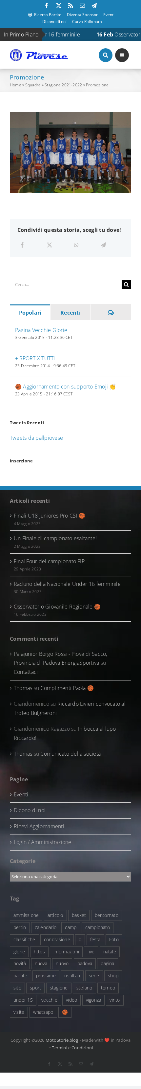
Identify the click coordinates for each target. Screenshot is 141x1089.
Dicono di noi (30, 810)
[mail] (82, 5)
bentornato (106, 915)
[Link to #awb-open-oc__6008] (122, 55)
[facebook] (46, 5)
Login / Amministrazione (42, 842)
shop (113, 975)
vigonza (93, 1000)
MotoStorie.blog (62, 1040)
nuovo (62, 963)
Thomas (23, 688)
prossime (46, 975)
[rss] (70, 5)
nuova (41, 963)
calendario (45, 927)
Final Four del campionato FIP (49, 561)
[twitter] (58, 5)
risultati (72, 975)
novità (19, 963)
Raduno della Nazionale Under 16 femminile (67, 584)
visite (18, 1012)
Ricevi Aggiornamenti (39, 826)
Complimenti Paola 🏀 (67, 688)
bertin (19, 927)
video (71, 1000)
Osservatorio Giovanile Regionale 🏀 (57, 606)
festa (95, 939)
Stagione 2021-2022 (63, 85)
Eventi (21, 794)
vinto (115, 1000)
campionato (97, 927)
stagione (59, 988)
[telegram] (94, 5)
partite (20, 975)
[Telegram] (103, 245)
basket (79, 915)
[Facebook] (22, 245)
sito (17, 988)
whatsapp (43, 1012)
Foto (114, 939)
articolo (55, 915)
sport (35, 988)
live (91, 951)
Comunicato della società (70, 753)
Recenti (70, 312)
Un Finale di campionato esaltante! (55, 538)
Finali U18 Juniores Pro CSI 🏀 (49, 515)
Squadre (33, 85)
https (39, 951)
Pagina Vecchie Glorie (41, 330)
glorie (19, 951)
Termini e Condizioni (72, 1048)
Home (15, 85)
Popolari (30, 312)
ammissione (26, 915)
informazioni (66, 951)
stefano (84, 988)
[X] (49, 245)
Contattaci (26, 672)
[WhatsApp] (76, 245)
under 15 (23, 1000)
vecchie (49, 1000)
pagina (107, 963)
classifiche (24, 939)
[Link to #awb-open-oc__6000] (105, 55)
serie (94, 975)
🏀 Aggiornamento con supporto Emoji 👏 (65, 386)
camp (70, 927)
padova (84, 963)
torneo (108, 988)
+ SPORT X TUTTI (35, 358)
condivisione (57, 939)
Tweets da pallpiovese (36, 437)
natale (109, 951)
